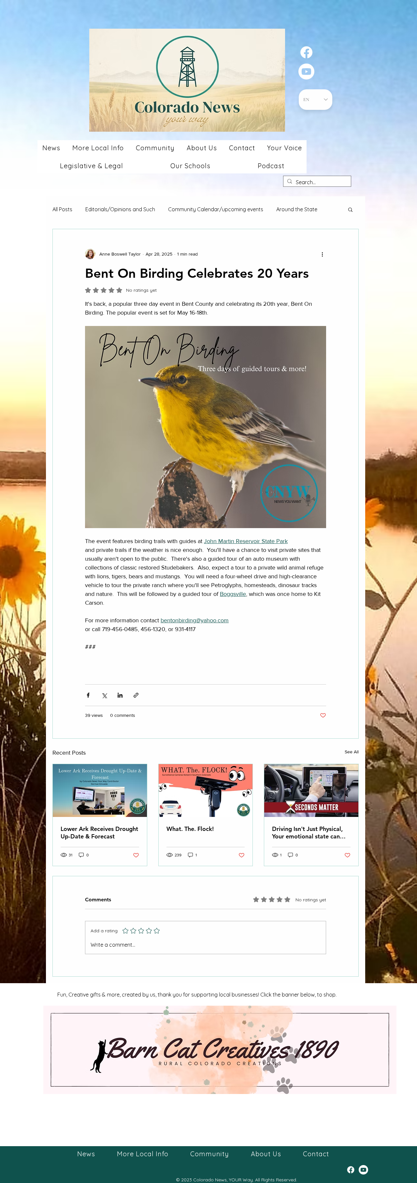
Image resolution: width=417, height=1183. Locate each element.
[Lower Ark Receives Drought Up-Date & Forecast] (100, 790)
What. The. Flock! (190, 829)
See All (352, 751)
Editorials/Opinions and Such (120, 209)
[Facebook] (306, 52)
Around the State (296, 209)
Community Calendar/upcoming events (215, 209)
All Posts (62, 209)
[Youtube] (306, 72)
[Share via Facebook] (88, 695)
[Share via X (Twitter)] (104, 695)
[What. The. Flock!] (206, 790)
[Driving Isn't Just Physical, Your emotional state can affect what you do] (311, 790)
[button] (51, 147)
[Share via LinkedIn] (120, 695)
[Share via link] (136, 695)
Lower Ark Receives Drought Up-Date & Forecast (99, 832)
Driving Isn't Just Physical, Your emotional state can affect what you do (307, 832)
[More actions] (322, 254)
